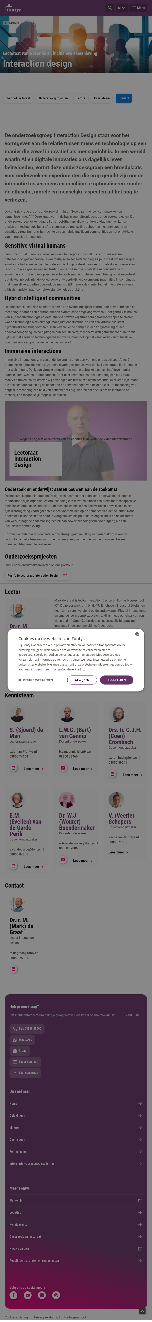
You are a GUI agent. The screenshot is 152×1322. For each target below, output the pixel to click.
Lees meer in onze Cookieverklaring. (60, 669)
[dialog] (76, 660)
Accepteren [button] (117, 680)
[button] (35, 680)
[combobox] (137, 634)
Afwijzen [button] (82, 680)
